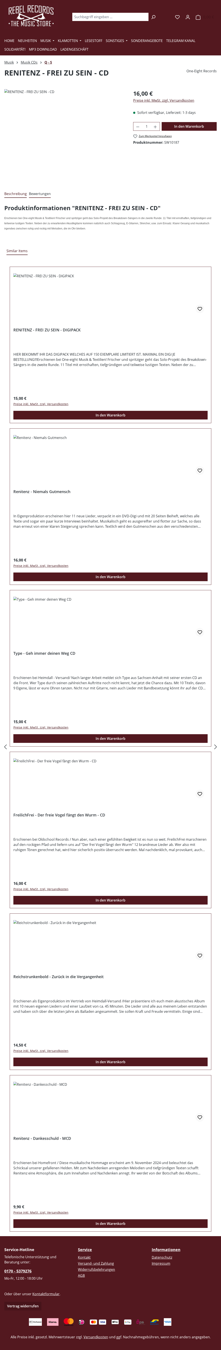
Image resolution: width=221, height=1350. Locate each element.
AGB (81, 1275)
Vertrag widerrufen (23, 1306)
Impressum (161, 1263)
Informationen (166, 1249)
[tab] (15, 194)
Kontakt (84, 1257)
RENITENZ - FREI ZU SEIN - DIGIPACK (47, 329)
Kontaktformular (46, 1294)
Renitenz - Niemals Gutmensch (41, 491)
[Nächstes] (215, 747)
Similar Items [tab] (17, 250)
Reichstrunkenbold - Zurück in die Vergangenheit (58, 976)
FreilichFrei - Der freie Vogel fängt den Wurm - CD (59, 815)
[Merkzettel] (177, 17)
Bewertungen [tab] (40, 193)
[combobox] (110, 17)
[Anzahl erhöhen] (155, 126)
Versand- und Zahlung (96, 1263)
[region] (64, 135)
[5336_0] (64, 135)
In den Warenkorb (189, 126)
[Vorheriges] (5, 747)
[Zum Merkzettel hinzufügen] (200, 309)
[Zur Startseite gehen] (31, 16)
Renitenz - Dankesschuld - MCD (42, 1138)
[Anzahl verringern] (137, 126)
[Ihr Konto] (188, 17)
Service (85, 1249)
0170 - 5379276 (18, 1271)
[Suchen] (153, 17)
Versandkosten (96, 1337)
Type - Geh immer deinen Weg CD (44, 653)
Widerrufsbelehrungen (96, 1269)
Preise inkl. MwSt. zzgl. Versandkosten (163, 100)
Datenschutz (162, 1257)
